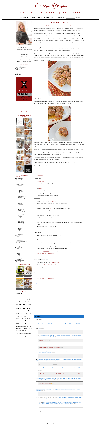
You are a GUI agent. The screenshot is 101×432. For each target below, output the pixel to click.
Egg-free (23, 304)
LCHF (18, 314)
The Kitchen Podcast (55, 262)
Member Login (19, 103)
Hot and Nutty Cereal (20, 143)
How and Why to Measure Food (43, 275)
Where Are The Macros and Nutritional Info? (45, 253)
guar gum (41, 188)
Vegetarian (19, 234)
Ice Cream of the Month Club (21, 241)
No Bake (20, 199)
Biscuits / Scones (21, 186)
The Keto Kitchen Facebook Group (50, 264)
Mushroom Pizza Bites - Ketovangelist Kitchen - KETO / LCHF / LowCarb (46, 397)
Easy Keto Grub (18, 179)
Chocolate (19, 195)
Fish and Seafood (20, 204)
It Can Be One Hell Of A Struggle (28, 169)
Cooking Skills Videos (21, 196)
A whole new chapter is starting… (21, 67)
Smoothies (19, 216)
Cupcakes (20, 189)
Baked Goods (20, 185)
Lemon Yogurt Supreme (78, 411)
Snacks (19, 217)
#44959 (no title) (18, 66)
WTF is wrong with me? (19, 260)
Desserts (19, 197)
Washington (18, 259)
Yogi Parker (17, 261)
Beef (18, 192)
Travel (17, 248)
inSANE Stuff (18, 235)
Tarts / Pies (20, 191)
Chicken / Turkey (20, 193)
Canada (18, 252)
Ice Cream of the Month (24, 311)
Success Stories (18, 243)
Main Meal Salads (20, 208)
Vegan (19, 233)
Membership (18, 239)
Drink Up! (20, 155)
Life (16, 236)
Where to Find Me (18, 74)
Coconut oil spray (40, 181)
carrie (39, 340)
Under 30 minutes (20, 222)
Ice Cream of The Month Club (22, 111)
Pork (18, 210)
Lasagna (20, 166)
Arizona (18, 249)
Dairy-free (19, 224)
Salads (29, 318)
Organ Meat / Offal (20, 209)
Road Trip (26, 318)
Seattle (17, 321)
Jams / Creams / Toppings (21, 205)
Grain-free (19, 228)
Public (17, 318)
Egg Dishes (19, 202)
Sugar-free (71, 25)
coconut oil (54, 201)
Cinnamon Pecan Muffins (28, 159)
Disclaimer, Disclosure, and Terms (21, 69)
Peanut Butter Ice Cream (20, 131)
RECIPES (46, 17)
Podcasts (17, 70)
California (22, 298)
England (18, 253)
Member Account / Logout (21, 105)
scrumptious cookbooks (57, 267)
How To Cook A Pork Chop (41, 411)
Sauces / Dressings (20, 214)
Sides (18, 215)
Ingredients (18, 183)
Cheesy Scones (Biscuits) (28, 123)
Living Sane (26, 313)
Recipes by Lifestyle (20, 223)
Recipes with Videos (21, 211)
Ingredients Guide (46, 251)
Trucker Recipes (24, 326)
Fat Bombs (19, 203)
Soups (19, 218)
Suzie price (37, 335)
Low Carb (19, 230)
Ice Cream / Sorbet (21, 198)
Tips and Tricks (18, 247)
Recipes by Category (20, 184)
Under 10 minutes (20, 221)
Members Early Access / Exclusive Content (24, 108)
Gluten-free (19, 227)
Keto (18, 229)
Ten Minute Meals (22, 323)
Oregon (18, 255)
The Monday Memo (19, 246)
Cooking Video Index (19, 68)
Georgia (18, 254)
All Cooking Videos (19, 178)
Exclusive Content (19, 240)
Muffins (20, 190)
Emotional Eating (18, 180)
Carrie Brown (40, 175)
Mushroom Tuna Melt (43, 48)
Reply (39, 324)
